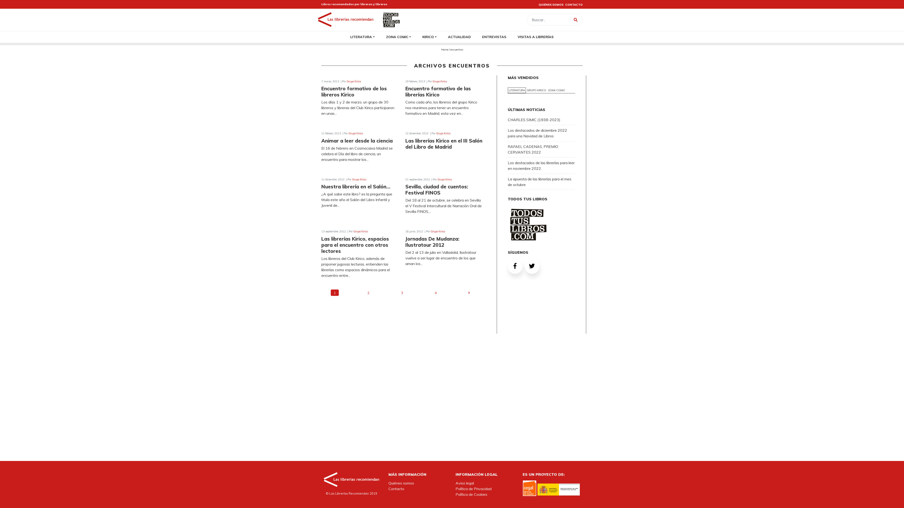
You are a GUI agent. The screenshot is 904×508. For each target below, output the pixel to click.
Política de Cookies (471, 494)
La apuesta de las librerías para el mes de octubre (539, 182)
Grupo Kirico (354, 81)
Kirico (428, 37)
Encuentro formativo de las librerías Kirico (438, 91)
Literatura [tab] (517, 90)
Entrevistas (494, 37)
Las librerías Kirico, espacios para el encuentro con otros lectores (355, 245)
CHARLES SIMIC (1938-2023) (534, 119)
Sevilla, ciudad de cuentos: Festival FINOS (436, 189)
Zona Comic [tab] (556, 90)
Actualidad (459, 37)
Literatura (361, 37)
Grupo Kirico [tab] (536, 90)
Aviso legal (465, 483)
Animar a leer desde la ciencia (357, 141)
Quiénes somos (401, 483)
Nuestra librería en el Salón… (355, 186)
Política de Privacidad (474, 488)
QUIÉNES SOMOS (551, 4)
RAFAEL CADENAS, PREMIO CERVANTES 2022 (533, 149)
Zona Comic (397, 37)
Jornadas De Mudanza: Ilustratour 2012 (432, 242)
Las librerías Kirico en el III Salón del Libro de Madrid (443, 144)
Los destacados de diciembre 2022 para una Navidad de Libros (537, 133)
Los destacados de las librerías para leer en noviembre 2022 (541, 165)
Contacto (396, 488)
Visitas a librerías (536, 37)
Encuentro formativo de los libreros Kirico (354, 91)
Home (444, 49)
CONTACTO (574, 4)
